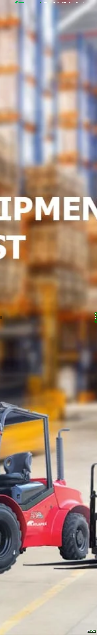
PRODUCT (45, 2)
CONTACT (64, 2)
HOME (41, 2)
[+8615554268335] (95, 316)
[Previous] (1, 317)
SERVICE (58, 2)
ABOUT (50, 2)
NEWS (54, 2)
